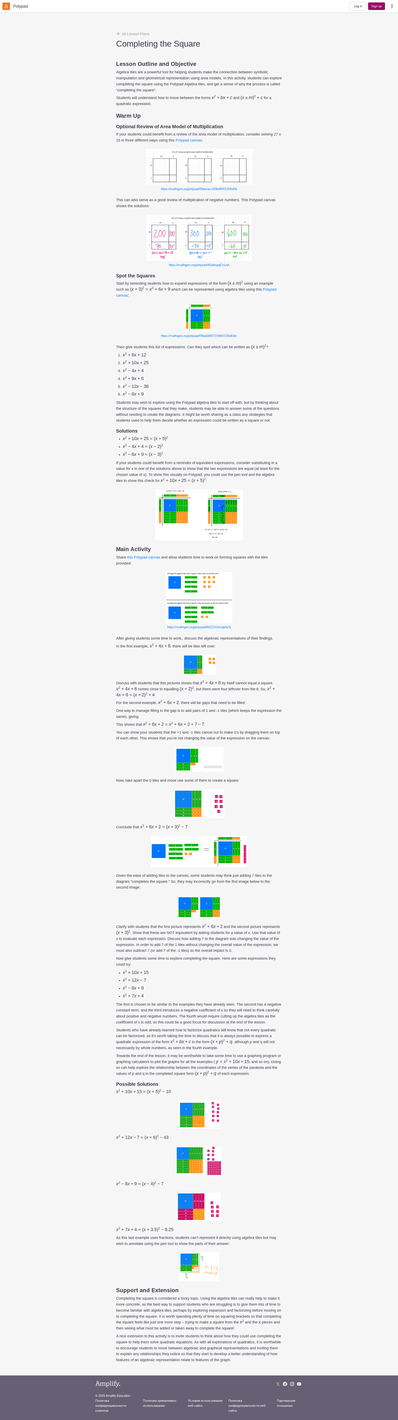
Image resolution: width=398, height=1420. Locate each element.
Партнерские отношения (286, 1403)
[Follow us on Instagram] (292, 1383)
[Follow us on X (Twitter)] (278, 1383)
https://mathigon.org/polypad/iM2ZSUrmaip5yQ (199, 627)
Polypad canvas (189, 140)
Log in (358, 6)
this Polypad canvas (143, 557)
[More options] (392, 6)
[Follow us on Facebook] (285, 1383)
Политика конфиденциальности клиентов (110, 1405)
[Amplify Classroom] (6, 6)
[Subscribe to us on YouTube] (299, 1383)
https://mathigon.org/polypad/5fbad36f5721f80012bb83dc (199, 335)
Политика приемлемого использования (159, 1403)
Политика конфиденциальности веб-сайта (247, 1405)
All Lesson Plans (135, 34)
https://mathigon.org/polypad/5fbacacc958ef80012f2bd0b (199, 189)
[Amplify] (107, 1384)
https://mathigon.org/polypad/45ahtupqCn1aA (199, 265)
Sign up (376, 6)
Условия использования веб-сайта (205, 1403)
